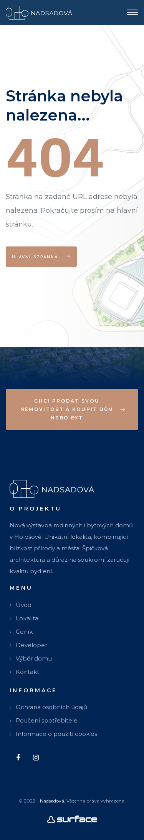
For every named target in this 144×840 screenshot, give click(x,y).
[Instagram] (36, 757)
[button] (72, 409)
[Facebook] (18, 757)
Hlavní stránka (36, 256)
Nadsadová (52, 801)
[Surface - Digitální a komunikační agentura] (72, 819)
